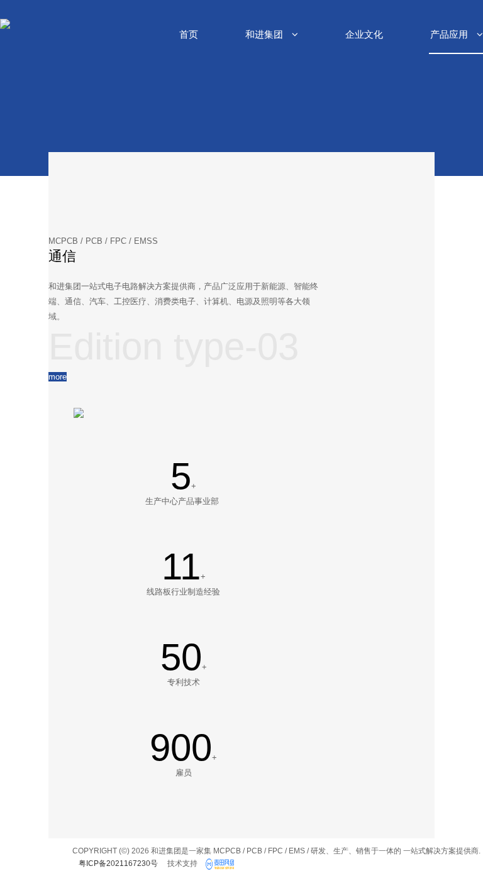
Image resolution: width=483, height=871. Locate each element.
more (57, 376)
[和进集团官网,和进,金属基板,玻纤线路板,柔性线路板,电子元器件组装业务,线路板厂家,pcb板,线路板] (221, 864)
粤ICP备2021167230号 (118, 863)
